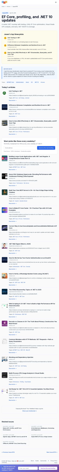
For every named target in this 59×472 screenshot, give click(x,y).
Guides (37, 460)
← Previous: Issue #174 (8, 452)
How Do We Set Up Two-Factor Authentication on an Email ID (30, 258)
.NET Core (15, 98)
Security (28, 266)
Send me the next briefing (46, 148)
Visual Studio (28, 381)
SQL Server (26, 183)
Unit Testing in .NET (14, 37)
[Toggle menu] (55, 2)
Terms (55, 462)
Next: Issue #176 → (52, 452)
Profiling (22, 381)
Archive (8, 6)
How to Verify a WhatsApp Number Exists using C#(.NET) (28, 274)
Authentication (20, 82)
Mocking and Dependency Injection (21, 357)
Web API (28, 350)
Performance (26, 131)
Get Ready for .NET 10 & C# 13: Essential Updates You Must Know (31, 389)
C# (31, 82)
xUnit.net (27, 98)
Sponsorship (43, 460)
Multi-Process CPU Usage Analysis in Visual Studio (26, 373)
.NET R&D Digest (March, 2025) (20, 244)
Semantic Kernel (23, 201)
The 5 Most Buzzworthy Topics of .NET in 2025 (25, 290)
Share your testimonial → (29, 411)
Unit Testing (21, 98)
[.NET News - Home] (4, 2)
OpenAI (17, 201)
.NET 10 (36, 82)
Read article (12, 100)
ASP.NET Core (10, 82)
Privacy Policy (54, 460)
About (32, 460)
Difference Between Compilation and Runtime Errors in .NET (27, 45)
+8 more (43, 82)
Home (3, 6)
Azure (27, 82)
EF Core (20, 131)
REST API (23, 282)
